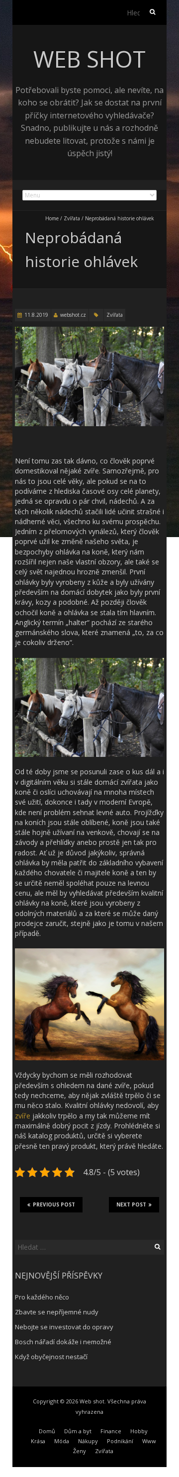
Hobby (139, 1431)
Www (149, 1441)
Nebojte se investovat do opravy (64, 1326)
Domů (47, 1431)
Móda (61, 1441)
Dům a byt (77, 1431)
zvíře (22, 1115)
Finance (110, 1431)
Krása (38, 1441)
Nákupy (88, 1441)
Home (52, 218)
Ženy (79, 1451)
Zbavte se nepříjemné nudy (56, 1311)
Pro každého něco (42, 1296)
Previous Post (54, 1204)
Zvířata (72, 218)
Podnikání (120, 1441)
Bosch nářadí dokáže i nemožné (63, 1341)
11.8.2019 (36, 314)
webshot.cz (73, 314)
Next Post (131, 1204)
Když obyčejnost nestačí (51, 1356)
